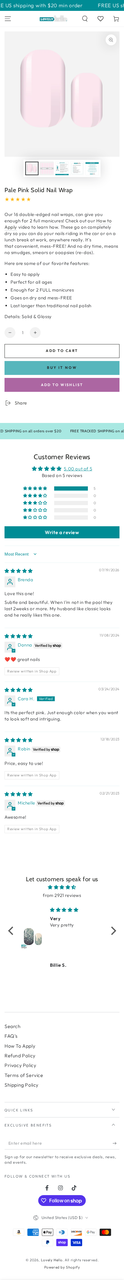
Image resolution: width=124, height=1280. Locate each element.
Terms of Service (24, 1075)
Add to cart (62, 350)
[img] (19, 571)
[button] (85, 19)
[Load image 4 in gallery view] (77, 168)
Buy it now (62, 367)
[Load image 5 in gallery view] (92, 168)
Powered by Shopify (62, 1267)
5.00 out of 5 (78, 469)
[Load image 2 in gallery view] (47, 168)
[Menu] (8, 19)
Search (13, 1026)
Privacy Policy (20, 1065)
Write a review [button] (62, 532)
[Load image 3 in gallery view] (62, 168)
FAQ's (11, 1036)
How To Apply (20, 1046)
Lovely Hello (52, 1260)
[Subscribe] (116, 1143)
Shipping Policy (22, 1085)
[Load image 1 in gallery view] (32, 168)
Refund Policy (20, 1056)
